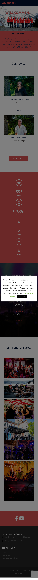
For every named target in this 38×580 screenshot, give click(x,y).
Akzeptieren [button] (22, 297)
